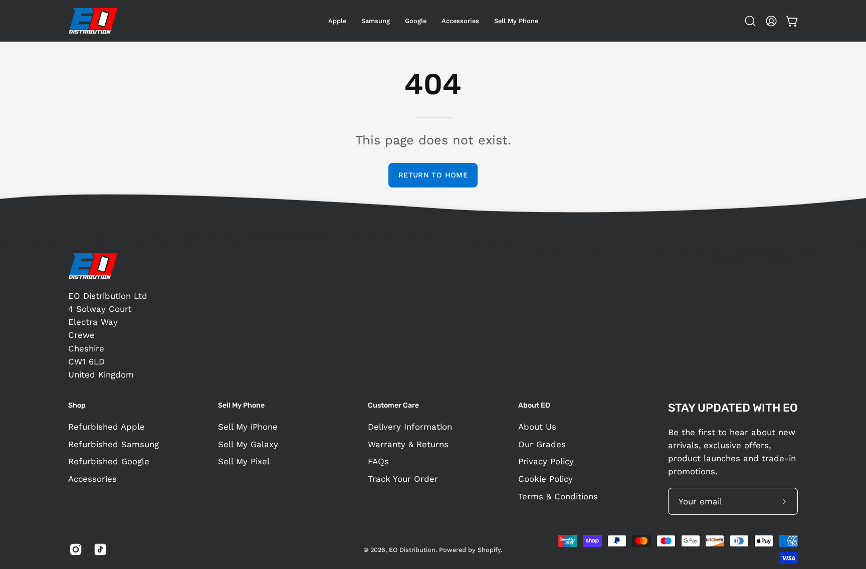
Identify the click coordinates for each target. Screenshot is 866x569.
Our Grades (542, 444)
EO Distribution (412, 549)
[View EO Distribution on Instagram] (74, 549)
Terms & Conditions (558, 496)
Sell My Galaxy (248, 444)
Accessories (92, 479)
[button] (415, 21)
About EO (534, 405)
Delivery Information (410, 427)
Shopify (489, 549)
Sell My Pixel (244, 461)
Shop (77, 405)
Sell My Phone (241, 405)
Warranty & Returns (408, 444)
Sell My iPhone (248, 427)
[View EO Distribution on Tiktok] (98, 549)
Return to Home (433, 175)
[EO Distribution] (93, 21)
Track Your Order (403, 479)
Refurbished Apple (106, 427)
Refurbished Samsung (113, 444)
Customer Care (393, 405)
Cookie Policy (545, 479)
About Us (537, 427)
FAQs (378, 461)
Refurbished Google (108, 461)
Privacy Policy (546, 461)
